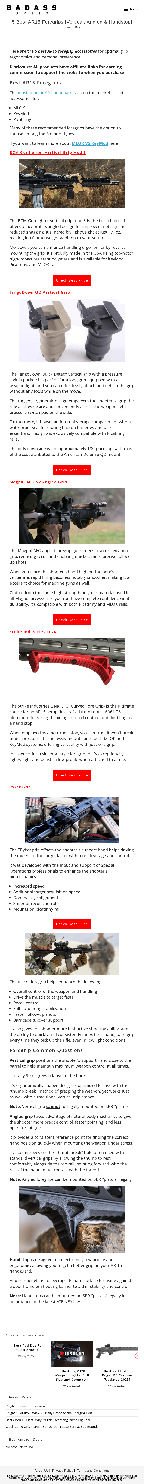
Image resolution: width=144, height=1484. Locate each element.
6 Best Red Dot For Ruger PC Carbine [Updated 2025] (117, 1375)
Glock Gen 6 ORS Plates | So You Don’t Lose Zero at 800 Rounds (52, 1426)
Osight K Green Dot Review (25, 1406)
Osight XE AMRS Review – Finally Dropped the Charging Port (49, 1413)
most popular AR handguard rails (50, 92)
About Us (41, 1470)
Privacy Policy (62, 1470)
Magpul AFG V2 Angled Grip (38, 481)
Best (78, 27)
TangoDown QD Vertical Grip (40, 292)
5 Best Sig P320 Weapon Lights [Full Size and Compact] (72, 1375)
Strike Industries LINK (33, 631)
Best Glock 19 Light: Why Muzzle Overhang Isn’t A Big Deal (48, 1420)
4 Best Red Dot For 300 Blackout (27, 1348)
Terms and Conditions (93, 1470)
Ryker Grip (20, 787)
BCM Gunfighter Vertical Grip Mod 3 (48, 152)
